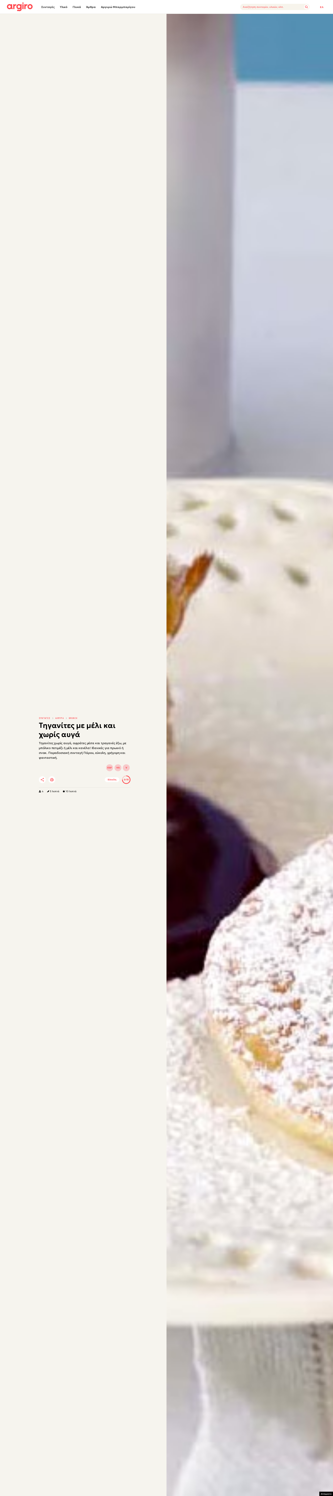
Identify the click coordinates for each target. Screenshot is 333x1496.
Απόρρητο (326, 1494)
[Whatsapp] (81, 779)
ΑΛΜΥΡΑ (59, 718)
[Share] (42, 779)
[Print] (51, 779)
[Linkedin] (71, 779)
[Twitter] (62, 779)
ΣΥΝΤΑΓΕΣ (44, 718)
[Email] (90, 779)
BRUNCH (73, 718)
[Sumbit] (306, 7)
